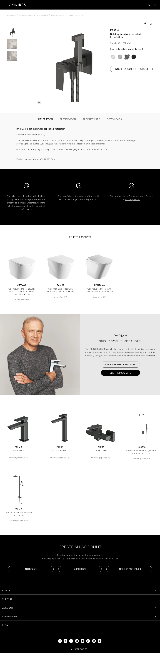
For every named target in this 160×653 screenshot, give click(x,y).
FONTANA (99, 285)
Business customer (129, 569)
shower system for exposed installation (18, 514)
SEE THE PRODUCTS (120, 372)
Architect (80, 569)
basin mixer (18, 450)
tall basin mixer (59, 450)
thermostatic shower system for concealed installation (141, 452)
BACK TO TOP (81, 649)
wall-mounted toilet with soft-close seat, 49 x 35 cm (99, 290)
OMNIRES (11, 15)
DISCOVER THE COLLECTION (120, 364)
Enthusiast (30, 569)
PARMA (114, 30)
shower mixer (100, 450)
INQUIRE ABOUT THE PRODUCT (131, 68)
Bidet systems (42, 15)
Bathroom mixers (26, 15)
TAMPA (60, 285)
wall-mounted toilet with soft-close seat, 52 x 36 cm (60, 290)
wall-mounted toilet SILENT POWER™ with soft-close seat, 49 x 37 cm (21, 291)
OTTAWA (21, 285)
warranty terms (132, 199)
